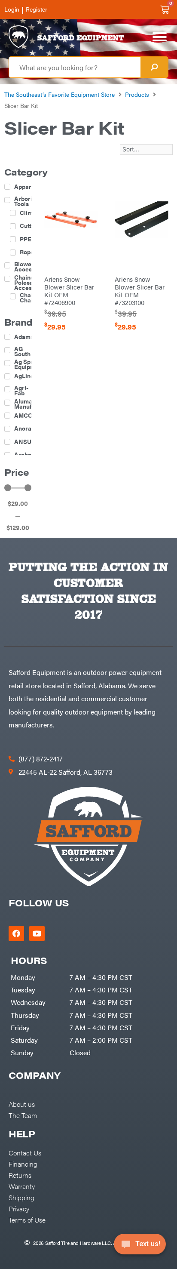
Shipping (21, 1197)
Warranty (22, 1186)
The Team (23, 1115)
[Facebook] (16, 933)
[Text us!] (140, 1246)
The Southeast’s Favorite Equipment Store (59, 94)
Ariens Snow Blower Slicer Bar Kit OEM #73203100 (140, 290)
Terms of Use (27, 1219)
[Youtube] (37, 933)
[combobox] (74, 67)
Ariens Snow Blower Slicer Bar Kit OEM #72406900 (69, 290)
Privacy (19, 1208)
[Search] (154, 67)
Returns (20, 1175)
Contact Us (25, 1152)
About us (22, 1104)
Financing (23, 1163)
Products (137, 94)
